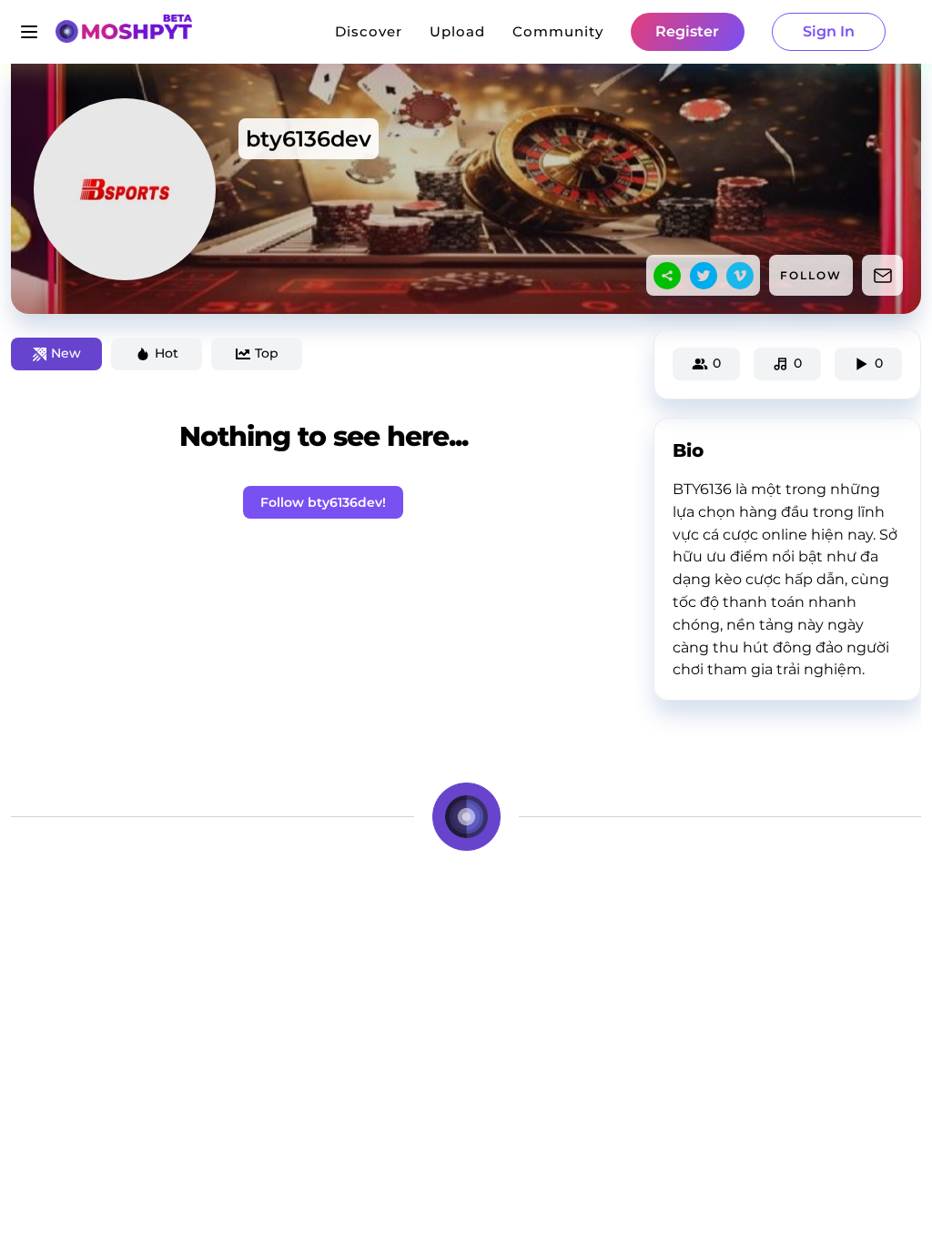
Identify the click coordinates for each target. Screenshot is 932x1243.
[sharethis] (667, 275)
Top (267, 353)
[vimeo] (740, 275)
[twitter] (703, 275)
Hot (166, 353)
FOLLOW (811, 275)
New (66, 353)
